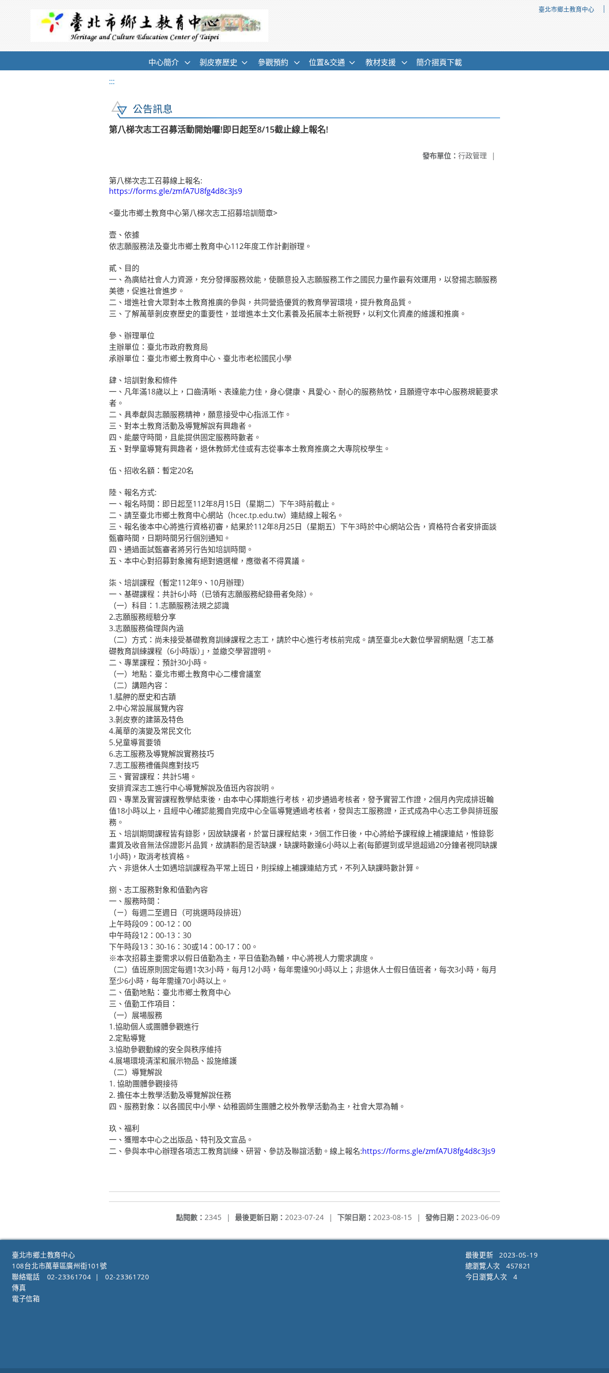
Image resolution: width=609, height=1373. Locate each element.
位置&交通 (327, 62)
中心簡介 (163, 62)
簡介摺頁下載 (439, 62)
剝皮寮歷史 (218, 62)
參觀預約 (273, 62)
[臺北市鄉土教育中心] (149, 25)
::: (112, 81)
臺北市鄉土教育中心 (566, 9)
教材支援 (380, 62)
